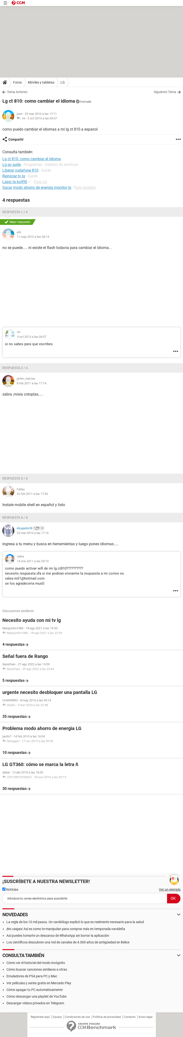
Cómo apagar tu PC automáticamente (34, 990)
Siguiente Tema (165, 92)
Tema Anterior (17, 92)
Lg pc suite (11, 164)
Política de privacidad (107, 1017)
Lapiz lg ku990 (14, 182)
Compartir (16, 139)
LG (63, 82)
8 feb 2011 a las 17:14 (31, 383)
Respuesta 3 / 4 (15, 478)
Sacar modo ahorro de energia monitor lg (36, 187)
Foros (17, 82)
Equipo (57, 1017)
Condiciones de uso (77, 1017)
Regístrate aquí (40, 1017)
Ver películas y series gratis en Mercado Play (38, 983)
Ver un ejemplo (170, 889)
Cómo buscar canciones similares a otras (36, 969)
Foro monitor (85, 187)
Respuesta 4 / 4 (15, 517)
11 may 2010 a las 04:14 (33, 236)
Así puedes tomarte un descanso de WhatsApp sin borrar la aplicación (57, 935)
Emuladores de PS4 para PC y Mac (31, 976)
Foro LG (40, 182)
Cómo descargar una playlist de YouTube (36, 996)
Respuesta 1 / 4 (15, 212)
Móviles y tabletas (41, 82)
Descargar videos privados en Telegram (35, 1003)
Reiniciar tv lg (13, 176)
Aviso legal (145, 1017)
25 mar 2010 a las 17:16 (33, 533)
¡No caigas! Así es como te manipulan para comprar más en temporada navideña (65, 929)
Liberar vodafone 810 (20, 170)
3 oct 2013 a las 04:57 (42, 118)
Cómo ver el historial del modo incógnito (35, 963)
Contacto (130, 1017)
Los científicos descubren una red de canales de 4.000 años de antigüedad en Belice (67, 942)
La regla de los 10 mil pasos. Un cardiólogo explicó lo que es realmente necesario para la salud (75, 922)
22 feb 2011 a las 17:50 (32, 494)
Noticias (11, 889)
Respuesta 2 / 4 (15, 368)
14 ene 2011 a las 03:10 (33, 561)
